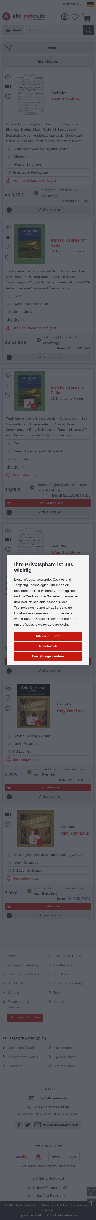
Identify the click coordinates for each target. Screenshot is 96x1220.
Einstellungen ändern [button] (48, 656)
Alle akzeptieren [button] (48, 636)
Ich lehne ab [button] (48, 646)
